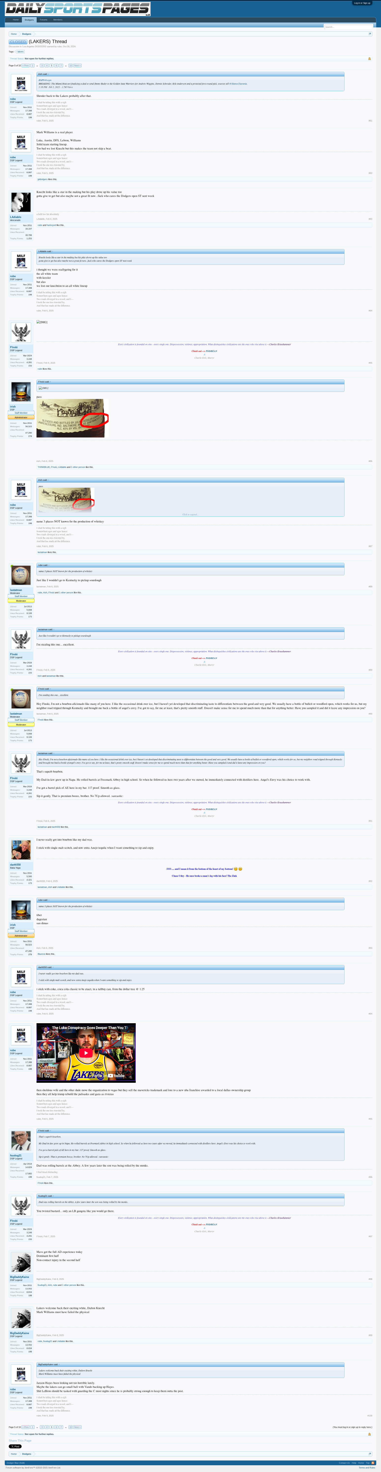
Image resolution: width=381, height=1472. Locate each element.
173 (30, 617)
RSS (372, 1462)
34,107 (28, 229)
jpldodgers (43, 179)
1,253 (29, 238)
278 (30, 436)
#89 (370, 670)
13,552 (28, 1289)
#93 (370, 948)
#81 (370, 120)
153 (30, 366)
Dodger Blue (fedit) (16, 1463)
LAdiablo (15, 217)
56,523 (28, 426)
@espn (48, 80)
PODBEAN (211, 351)
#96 (370, 1177)
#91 (370, 821)
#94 (370, 1013)
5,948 (29, 610)
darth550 (56, 827)
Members (58, 19)
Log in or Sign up (362, 3)
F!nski (14, 347)
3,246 (29, 359)
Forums (43, 19)
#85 (370, 363)
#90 (370, 714)
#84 (370, 310)
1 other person (78, 467)
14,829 (28, 1167)
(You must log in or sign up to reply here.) (352, 1427)
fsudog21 (15, 1155)
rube (59, 46)
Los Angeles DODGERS (34, 46)
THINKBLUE (44, 467)
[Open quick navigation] (369, 34)
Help (354, 1463)
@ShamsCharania (238, 83)
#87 (370, 546)
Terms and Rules (367, 1467)
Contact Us (344, 1463)
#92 (370, 881)
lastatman (42, 552)
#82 (370, 173)
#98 (370, 1279)
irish (13, 406)
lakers (21, 51)
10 (70, 65)
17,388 (28, 111)
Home (16, 19)
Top (367, 1463)
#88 (370, 586)
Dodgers (29, 20)
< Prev (25, 65)
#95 (370, 1119)
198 (30, 117)
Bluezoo (41, 954)
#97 (370, 1236)
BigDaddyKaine (19, 1276)
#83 (370, 219)
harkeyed (51, 225)
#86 (370, 461)
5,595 (29, 876)
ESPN (42, 80)
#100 (370, 1415)
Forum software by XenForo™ (33, 1467)
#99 (370, 1335)
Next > (77, 65)
